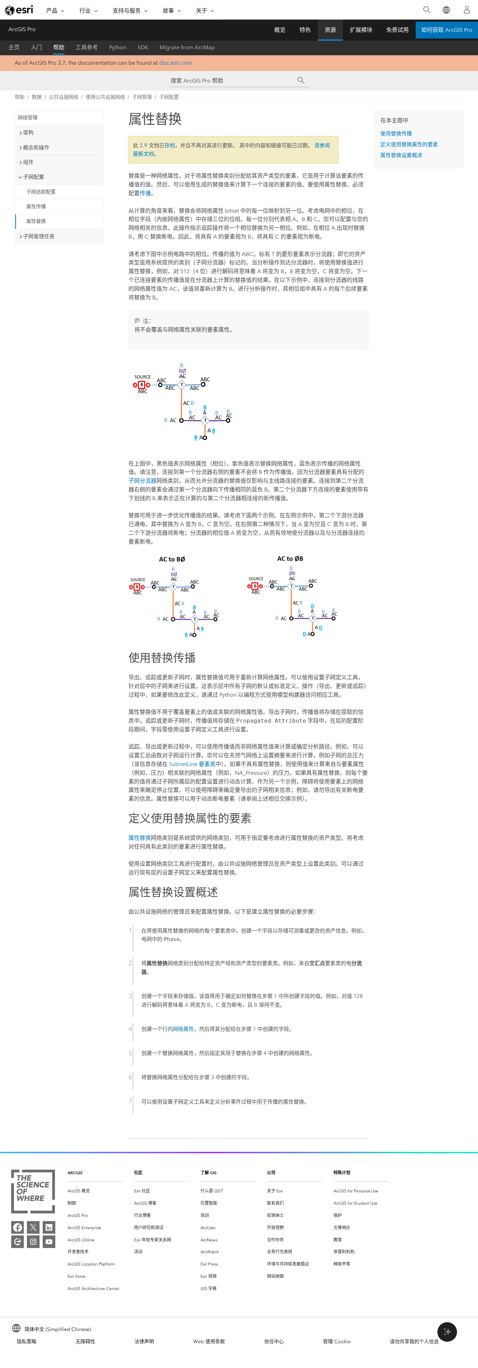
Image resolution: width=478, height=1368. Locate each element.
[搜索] (426, 10)
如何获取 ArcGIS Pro (446, 30)
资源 (330, 30)
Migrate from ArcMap (187, 47)
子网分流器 (142, 480)
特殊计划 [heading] (341, 1172)
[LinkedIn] (49, 1227)
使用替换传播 (396, 133)
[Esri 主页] (19, 10)
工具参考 (87, 47)
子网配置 (169, 97)
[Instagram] (33, 1241)
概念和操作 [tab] (36, 147)
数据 (37, 97)
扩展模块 (361, 30)
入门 (36, 47)
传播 (145, 193)
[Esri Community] (17, 1241)
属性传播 (36, 207)
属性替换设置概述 (401, 155)
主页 (14, 47)
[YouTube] (49, 1241)
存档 (169, 145)
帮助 (58, 47)
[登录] (467, 9)
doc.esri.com (175, 62)
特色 (305, 30)
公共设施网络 (63, 97)
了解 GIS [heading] (209, 1172)
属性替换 (36, 221)
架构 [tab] (28, 132)
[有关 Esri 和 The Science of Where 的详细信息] (33, 1193)
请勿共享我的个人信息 (414, 1342)
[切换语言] (446, 10)
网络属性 (183, 1029)
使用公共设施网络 (105, 97)
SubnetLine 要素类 (192, 764)
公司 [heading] (271, 1172)
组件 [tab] (28, 162)
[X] (33, 1227)
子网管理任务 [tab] (39, 236)
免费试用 (397, 30)
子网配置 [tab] (33, 177)
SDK (143, 47)
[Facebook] (17, 1227)
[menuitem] (95, 1191)
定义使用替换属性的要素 (409, 144)
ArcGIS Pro (22, 29)
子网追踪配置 (41, 192)
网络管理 (27, 118)
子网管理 (142, 97)
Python (117, 47)
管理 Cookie (337, 1342)
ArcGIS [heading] (75, 1172)
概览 (280, 30)
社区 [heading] (138, 1172)
